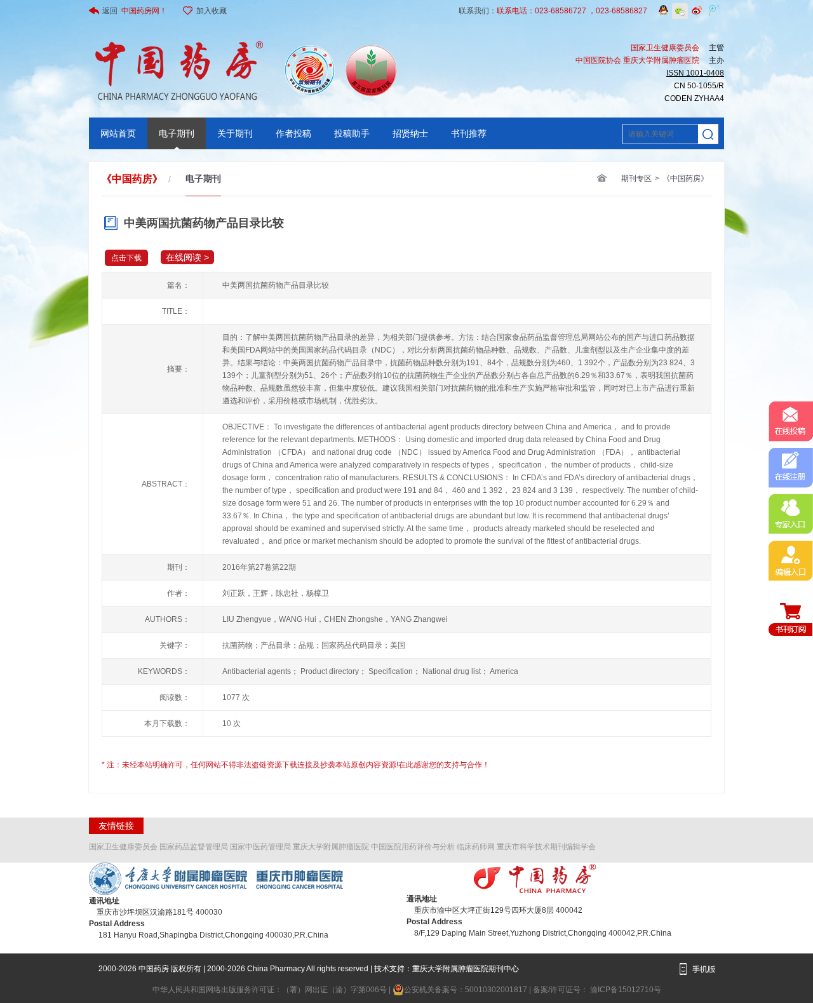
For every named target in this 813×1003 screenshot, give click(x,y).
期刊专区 (636, 178)
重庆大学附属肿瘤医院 (331, 846)
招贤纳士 (410, 133)
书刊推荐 (469, 133)
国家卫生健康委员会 (123, 846)
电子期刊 (176, 133)
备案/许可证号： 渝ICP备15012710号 (597, 989)
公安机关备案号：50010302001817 (466, 989)
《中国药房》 (685, 178)
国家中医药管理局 (260, 846)
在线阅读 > (187, 257)
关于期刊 (235, 133)
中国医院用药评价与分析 (413, 846)
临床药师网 (476, 846)
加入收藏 (211, 10)
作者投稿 (293, 133)
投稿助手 (352, 133)
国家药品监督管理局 (193, 846)
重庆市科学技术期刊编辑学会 (546, 846)
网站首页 (118, 133)
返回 (134, 10)
